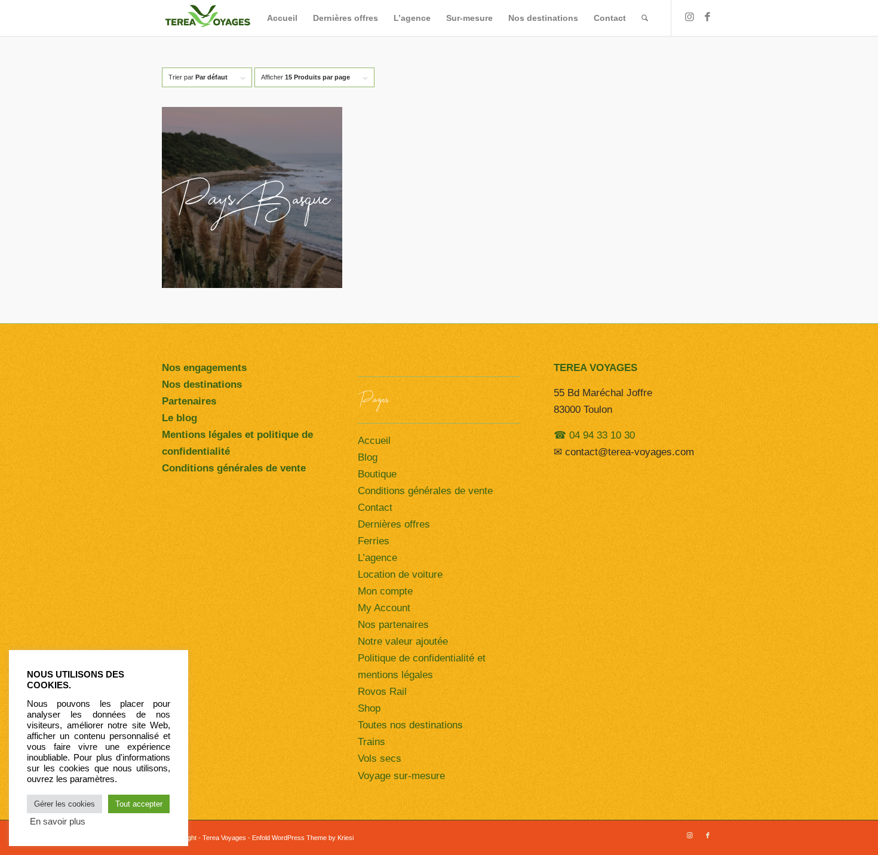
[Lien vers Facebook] (708, 17)
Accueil (374, 440)
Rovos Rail (382, 691)
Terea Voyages (224, 837)
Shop (369, 708)
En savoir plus (57, 821)
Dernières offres (394, 524)
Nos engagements (204, 367)
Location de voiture (400, 574)
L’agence (377, 557)
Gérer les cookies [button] (64, 803)
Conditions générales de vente (425, 491)
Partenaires (189, 401)
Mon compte (385, 591)
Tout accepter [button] (138, 803)
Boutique (377, 474)
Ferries (373, 541)
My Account (384, 608)
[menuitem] (282, 18)
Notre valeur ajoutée (403, 641)
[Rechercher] (645, 18)
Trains (371, 741)
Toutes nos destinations (410, 725)
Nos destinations (202, 384)
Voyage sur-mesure (401, 776)
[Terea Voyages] (207, 18)
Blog (367, 457)
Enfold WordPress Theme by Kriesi (303, 837)
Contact (375, 507)
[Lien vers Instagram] (690, 17)
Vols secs (379, 758)
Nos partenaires (393, 624)
